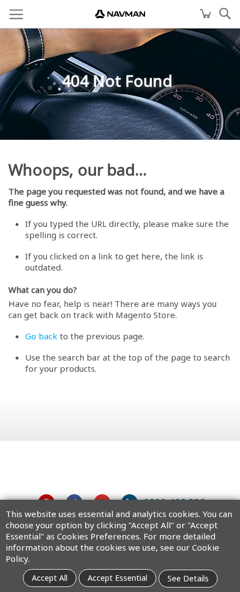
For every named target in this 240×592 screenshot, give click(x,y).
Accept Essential (117, 577)
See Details (188, 578)
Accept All (50, 577)
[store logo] (120, 14)
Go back (41, 336)
